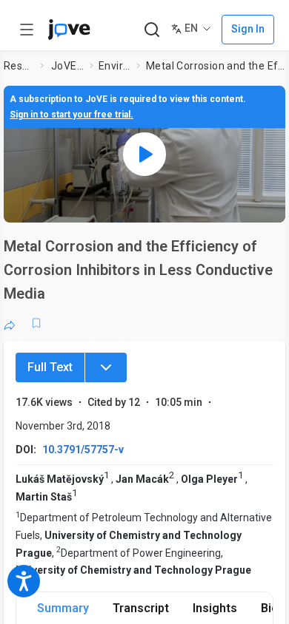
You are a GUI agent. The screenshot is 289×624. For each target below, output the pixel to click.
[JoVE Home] (68, 29)
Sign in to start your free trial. (71, 114)
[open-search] (151, 30)
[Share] (10, 323)
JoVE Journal (67, 66)
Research (19, 66)
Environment (114, 66)
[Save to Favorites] (36, 323)
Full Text (50, 367)
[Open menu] (27, 29)
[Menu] (106, 367)
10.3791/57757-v (83, 449)
